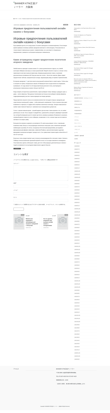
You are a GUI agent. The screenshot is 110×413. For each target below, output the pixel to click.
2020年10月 (77, 356)
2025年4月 (77, 196)
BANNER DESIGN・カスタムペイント (83, 98)
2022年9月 (77, 290)
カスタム (76, 120)
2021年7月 (77, 331)
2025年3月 (77, 199)
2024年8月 (77, 221)
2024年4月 (77, 233)
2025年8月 (77, 183)
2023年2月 (77, 274)
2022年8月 (77, 293)
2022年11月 (77, 284)
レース (76, 132)
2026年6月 (77, 152)
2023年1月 (77, 277)
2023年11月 (77, 249)
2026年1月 (77, 168)
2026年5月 (77, 155)
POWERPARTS (78, 110)
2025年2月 (77, 202)
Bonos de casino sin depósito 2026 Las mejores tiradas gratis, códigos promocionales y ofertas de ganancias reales (85, 80)
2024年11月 (77, 211)
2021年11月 (77, 318)
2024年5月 (77, 230)
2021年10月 (77, 321)
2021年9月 (77, 324)
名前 (15, 183)
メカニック (77, 129)
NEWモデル (77, 107)
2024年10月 (77, 215)
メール (15, 190)
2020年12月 (77, 353)
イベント (76, 116)
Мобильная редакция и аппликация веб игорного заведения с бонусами (32, 222)
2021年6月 (77, 334)
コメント (16, 163)
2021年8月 (77, 327)
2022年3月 (77, 306)
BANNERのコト (78, 101)
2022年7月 (77, 296)
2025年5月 (77, 193)
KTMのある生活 (78, 104)
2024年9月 (77, 218)
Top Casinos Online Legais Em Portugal (83, 68)
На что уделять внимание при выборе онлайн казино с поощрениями (48, 222)
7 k (26, 81)
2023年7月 (77, 262)
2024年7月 (77, 224)
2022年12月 (77, 280)
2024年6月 (77, 227)
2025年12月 (77, 171)
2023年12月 (77, 246)
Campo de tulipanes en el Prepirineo (82, 35)
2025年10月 (77, 177)
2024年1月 (77, 243)
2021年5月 (77, 337)
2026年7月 (77, 149)
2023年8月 (77, 258)
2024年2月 (77, 240)
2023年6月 (77, 265)
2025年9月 (77, 180)
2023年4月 (77, 268)
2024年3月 (77, 237)
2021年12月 (77, 315)
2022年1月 (77, 312)
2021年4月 (77, 340)
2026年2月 (77, 164)
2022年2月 (77, 309)
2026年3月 (77, 161)
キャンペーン (77, 123)
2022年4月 (77, 302)
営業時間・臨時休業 (79, 135)
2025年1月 (77, 205)
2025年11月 (77, 174)
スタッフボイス (78, 126)
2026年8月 (77, 146)
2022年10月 (77, 287)
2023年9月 (77, 255)
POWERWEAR (77, 113)
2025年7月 (77, 186)
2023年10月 (77, 252)
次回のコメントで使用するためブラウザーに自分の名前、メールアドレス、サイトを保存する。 (40, 204)
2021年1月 (77, 349)
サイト (15, 197)
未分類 (65, 24)
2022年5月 (77, 299)
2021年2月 (77, 346)
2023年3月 (77, 271)
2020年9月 (77, 359)
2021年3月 (77, 343)
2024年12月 (77, 208)
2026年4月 (77, 158)
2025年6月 (77, 190)
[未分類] (19, 217)
